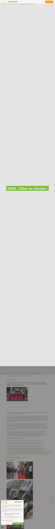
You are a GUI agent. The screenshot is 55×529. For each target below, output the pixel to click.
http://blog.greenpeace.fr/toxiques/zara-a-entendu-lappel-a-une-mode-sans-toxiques (25, 440)
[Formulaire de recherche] (43, 2)
